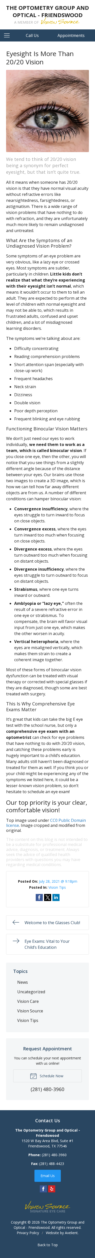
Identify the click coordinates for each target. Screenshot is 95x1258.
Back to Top (47, 1244)
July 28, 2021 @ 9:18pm (58, 881)
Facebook (43, 1188)
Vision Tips (57, 887)
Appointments (71, 35)
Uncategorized (31, 992)
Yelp (51, 1188)
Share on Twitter (47, 897)
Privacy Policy (28, 1232)
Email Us (48, 1175)
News (22, 982)
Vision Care (28, 1001)
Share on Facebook (39, 897)
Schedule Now (51, 1075)
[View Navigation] (8, 35)
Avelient (71, 1232)
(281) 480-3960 (54, 1154)
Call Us (32, 35)
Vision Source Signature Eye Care (47, 1206)
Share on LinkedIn (56, 897)
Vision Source (30, 1011)
